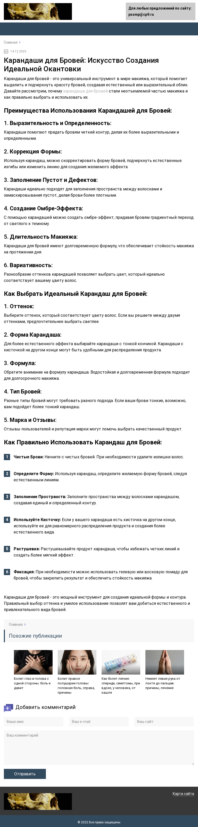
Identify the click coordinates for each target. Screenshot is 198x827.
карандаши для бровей (85, 91)
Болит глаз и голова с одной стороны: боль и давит (32, 683)
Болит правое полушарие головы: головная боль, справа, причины (76, 685)
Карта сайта (183, 794)
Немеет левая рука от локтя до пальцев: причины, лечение (162, 683)
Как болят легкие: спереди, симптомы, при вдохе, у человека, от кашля (121, 685)
